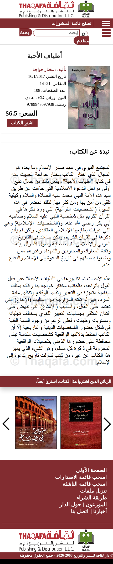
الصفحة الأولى (91, 470)
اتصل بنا (80, 511)
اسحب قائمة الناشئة (85, 484)
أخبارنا (100, 511)
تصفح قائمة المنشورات (71, 23)
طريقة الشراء (92, 497)
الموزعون (96, 504)
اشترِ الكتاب (22, 122)
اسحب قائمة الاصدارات (81, 477)
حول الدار (70, 504)
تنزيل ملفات (93, 491)
